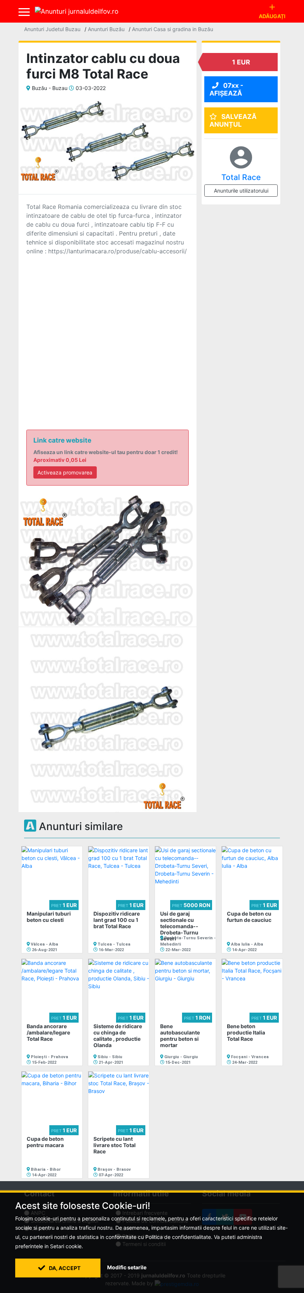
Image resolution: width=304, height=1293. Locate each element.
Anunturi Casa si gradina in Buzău (172, 29)
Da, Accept (64, 1268)
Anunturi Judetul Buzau (52, 29)
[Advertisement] (107, 331)
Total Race (241, 177)
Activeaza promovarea (64, 472)
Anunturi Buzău (106, 29)
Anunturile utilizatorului (241, 190)
